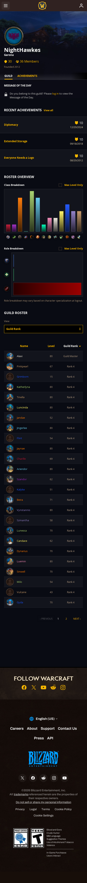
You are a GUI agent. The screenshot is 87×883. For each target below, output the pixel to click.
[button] (43, 329)
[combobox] (43, 329)
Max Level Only (73, 185)
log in (55, 93)
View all (48, 110)
